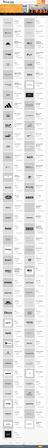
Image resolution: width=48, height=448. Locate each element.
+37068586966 (17, 393)
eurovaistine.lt (17, 208)
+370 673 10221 (17, 187)
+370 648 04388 (39, 55)
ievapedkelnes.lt (39, 56)
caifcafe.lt (38, 283)
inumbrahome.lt (17, 354)
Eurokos (16, 21)
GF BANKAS (17, 341)
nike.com (38, 136)
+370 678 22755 (39, 64)
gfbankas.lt (17, 344)
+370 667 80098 (17, 197)
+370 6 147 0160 (39, 197)
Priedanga (39, 3)
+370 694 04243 (39, 135)
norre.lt (16, 374)
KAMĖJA (16, 165)
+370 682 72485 (17, 383)
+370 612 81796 (38, 302)
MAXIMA (16, 216)
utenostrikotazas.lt (39, 46)
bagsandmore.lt (17, 76)
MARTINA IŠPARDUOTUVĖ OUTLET (17, 42)
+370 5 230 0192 (17, 55)
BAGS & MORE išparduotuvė (17, 73)
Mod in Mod (39, 248)
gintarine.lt (38, 107)
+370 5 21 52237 (17, 64)
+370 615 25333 (39, 116)
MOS (37, 268)
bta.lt (16, 126)
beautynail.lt (38, 117)
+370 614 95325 (17, 302)
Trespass (16, 301)
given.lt (16, 394)
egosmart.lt (17, 274)
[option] (10, 8)
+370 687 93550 (17, 292)
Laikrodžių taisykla (38, 216)
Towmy (37, 392)
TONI (15, 432)
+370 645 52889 (17, 145)
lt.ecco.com (17, 188)
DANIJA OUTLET (39, 31)
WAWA (15, 361)
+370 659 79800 (17, 178)
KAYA (37, 291)
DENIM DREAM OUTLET (17, 32)
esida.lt (16, 65)
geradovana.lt (38, 178)
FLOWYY (38, 382)
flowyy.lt (38, 384)
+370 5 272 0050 (17, 75)
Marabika (16, 422)
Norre (16, 371)
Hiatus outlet (18, 155)
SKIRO (15, 62)
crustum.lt (38, 364)
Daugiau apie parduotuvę (19, 36)
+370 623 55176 (38, 363)
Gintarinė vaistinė (38, 104)
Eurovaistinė (17, 206)
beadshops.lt (38, 125)
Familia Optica (39, 185)
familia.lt (38, 188)
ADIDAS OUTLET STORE (18, 104)
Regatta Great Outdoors (39, 166)
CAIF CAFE (38, 280)
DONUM (37, 341)
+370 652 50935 (39, 218)
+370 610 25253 (17, 135)
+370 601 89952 (39, 393)
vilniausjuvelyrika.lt (18, 179)
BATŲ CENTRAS (17, 93)
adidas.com (17, 107)
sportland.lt (17, 56)
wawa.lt (16, 364)
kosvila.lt (16, 46)
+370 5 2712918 (17, 125)
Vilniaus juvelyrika (17, 176)
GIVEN (15, 392)
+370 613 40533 (39, 22)
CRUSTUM (38, 361)
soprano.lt (17, 198)
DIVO (15, 311)
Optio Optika (17, 331)
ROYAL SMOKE (39, 331)
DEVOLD (38, 21)
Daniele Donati (39, 351)
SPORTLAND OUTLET (17, 53)
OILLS (15, 238)
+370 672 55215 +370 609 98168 (40, 230)
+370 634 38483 (39, 282)
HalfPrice (16, 412)
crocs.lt (16, 283)
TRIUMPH (38, 62)
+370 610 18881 (17, 363)
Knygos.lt (16, 258)
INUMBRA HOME (18, 351)
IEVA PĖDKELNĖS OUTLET (39, 53)
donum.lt (38, 344)
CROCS (16, 280)
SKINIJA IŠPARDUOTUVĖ (39, 73)
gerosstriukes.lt (38, 394)
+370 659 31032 (17, 115)
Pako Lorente (39, 301)
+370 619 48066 (17, 282)
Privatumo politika (12, 444)
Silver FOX (16, 291)
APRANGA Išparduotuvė (17, 84)
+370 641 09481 (38, 292)
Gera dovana (39, 175)
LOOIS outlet (39, 93)
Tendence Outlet (16, 249)
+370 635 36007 (39, 187)
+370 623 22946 (39, 383)
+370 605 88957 (17, 353)
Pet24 (15, 226)
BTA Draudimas (18, 123)
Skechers (38, 402)
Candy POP (38, 258)
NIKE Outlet (39, 134)
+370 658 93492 (39, 353)
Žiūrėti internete (17, 435)
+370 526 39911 (17, 217)
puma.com (17, 136)
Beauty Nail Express (39, 114)
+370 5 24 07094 (17, 207)
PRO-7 (15, 321)
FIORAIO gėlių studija (39, 239)
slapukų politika (22, 446)
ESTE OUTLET (39, 321)
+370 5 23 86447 (39, 75)
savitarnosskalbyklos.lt (39, 231)
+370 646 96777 (17, 373)
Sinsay (16, 402)
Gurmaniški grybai (39, 423)
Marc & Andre (39, 371)
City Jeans (38, 195)
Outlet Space (39, 83)
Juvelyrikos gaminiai (39, 206)
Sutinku (40, 446)
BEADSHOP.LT (39, 123)
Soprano (16, 195)
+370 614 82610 (17, 22)
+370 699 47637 (39, 373)
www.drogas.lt (17, 384)
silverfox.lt (17, 293)
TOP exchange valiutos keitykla (39, 145)
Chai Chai (38, 311)
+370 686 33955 (39, 208)
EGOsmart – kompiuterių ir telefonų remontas (18, 270)
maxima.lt (17, 218)
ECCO (15, 185)
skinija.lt (38, 76)
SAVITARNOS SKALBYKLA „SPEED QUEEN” (39, 227)
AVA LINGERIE (17, 113)
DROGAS (16, 382)
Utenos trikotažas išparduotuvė (39, 42)
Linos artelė (17, 144)
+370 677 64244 (17, 273)
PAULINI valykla (39, 155)
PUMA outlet (17, 134)
